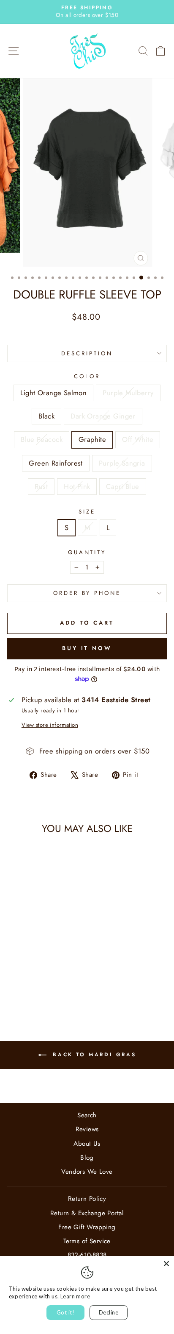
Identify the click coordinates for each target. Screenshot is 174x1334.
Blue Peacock (42, 439)
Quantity (87, 552)
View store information (50, 725)
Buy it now (87, 648)
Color (87, 376)
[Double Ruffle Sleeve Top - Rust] (42, 991)
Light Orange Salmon (53, 393)
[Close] (166, 1263)
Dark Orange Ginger (103, 416)
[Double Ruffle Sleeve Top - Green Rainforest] (23, 991)
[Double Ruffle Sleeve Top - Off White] (13, 991)
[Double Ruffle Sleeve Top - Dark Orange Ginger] (42, 983)
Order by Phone (87, 593)
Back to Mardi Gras (93, 1054)
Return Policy (87, 1198)
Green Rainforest (56, 463)
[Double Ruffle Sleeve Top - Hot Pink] (52, 991)
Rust (41, 486)
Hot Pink (77, 486)
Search (86, 1115)
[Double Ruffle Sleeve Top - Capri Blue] (62, 991)
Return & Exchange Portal (87, 1213)
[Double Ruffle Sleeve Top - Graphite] (62, 983)
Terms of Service (87, 1241)
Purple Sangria (122, 463)
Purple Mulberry (128, 393)
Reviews (87, 1129)
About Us (86, 1143)
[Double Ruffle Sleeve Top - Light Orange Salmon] (13, 983)
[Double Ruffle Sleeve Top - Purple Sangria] (33, 991)
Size (87, 512)
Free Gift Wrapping (86, 1227)
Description (87, 353)
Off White (137, 439)
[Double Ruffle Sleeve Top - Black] (33, 983)
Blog (87, 1157)
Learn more (75, 1296)
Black (46, 416)
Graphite (92, 439)
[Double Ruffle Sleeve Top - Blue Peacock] (52, 983)
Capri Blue (122, 486)
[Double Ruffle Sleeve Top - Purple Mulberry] (23, 983)
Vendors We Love (86, 1171)
